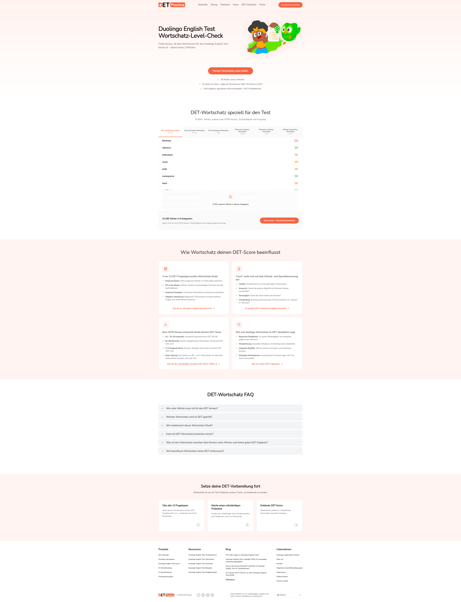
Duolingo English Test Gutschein (200, 563)
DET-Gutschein (249, 4)
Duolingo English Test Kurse (169, 563)
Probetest (225, 4)
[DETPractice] (171, 4)
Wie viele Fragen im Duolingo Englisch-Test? (242, 555)
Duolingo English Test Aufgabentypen (202, 572)
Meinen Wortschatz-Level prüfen (230, 70)
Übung (214, 4)
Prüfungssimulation (165, 576)
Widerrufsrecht (282, 576)
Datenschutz (281, 572)
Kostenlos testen (290, 4)
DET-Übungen (163, 555)
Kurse (236, 4)
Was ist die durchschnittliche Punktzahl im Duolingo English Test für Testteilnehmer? (245, 567)
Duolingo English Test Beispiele (200, 568)
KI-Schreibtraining (165, 568)
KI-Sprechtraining (165, 572)
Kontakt (279, 563)
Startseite (203, 4)
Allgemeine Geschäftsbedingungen (289, 568)
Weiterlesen (230, 579)
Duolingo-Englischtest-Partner (287, 555)
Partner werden (282, 581)
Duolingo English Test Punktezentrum (202, 555)
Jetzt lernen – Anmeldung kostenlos (279, 220)
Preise (262, 4)
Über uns (279, 559)
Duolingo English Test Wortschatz (201, 559)
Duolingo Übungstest (166, 559)
